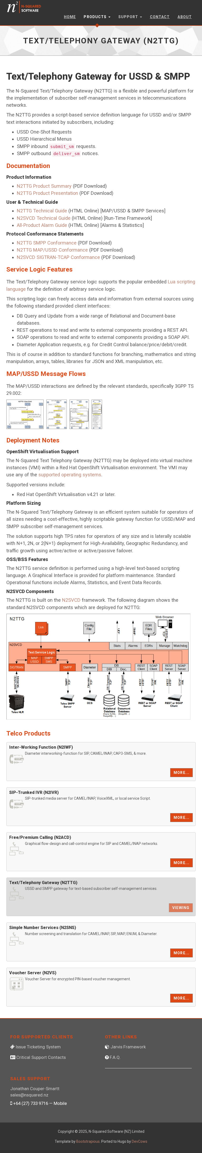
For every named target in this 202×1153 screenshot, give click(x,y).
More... (181, 773)
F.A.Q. (115, 1057)
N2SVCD (71, 600)
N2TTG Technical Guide (42, 210)
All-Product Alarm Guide (42, 225)
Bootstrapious (88, 1141)
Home (70, 17)
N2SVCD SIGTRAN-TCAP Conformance (58, 257)
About (185, 17)
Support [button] (128, 17)
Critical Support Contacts (41, 1057)
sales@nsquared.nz (29, 1095)
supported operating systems (69, 474)
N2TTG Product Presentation (47, 193)
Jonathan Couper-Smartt (34, 1088)
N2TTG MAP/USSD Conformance (52, 250)
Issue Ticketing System (38, 1046)
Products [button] (96, 17)
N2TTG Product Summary (44, 186)
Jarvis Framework (128, 1046)
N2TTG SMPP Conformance (47, 243)
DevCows (139, 1141)
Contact (160, 17)
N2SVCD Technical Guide (43, 218)
